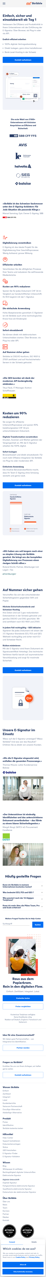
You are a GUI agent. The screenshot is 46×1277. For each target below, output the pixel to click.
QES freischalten (9, 1150)
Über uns (6, 1201)
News (5, 1205)
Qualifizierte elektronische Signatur (17, 1189)
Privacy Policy (34, 1257)
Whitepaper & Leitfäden (13, 1169)
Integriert (6, 1097)
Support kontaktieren (11, 1141)
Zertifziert (7, 1094)
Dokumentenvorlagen (11, 1144)
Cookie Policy (21, 1257)
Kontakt (6, 1220)
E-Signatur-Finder (10, 1153)
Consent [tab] (12, 1242)
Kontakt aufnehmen (23, 60)
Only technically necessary (23, 1272)
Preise (5, 1122)
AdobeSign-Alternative (12, 1112)
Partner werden (23, 1048)
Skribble (37, 3)
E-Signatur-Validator (11, 1156)
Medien (6, 1217)
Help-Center (8, 1138)
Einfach (6, 1091)
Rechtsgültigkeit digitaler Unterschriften (19, 1172)
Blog (4, 1166)
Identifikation (8, 1125)
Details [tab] (34, 1242)
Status (5, 1147)
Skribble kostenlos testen (13, 1128)
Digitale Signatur (10, 1183)
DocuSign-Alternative (11, 1109)
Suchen (38, 925)
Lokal (5, 1100)
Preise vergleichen (23, 1006)
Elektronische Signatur (12, 1175)
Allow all (23, 1265)
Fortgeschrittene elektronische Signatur (19, 1186)
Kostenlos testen (23, 998)
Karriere (6, 1211)
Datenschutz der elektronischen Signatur (19, 1192)
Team (5, 1208)
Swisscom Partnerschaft (12, 1106)
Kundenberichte (9, 1103)
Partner (6, 1214)
